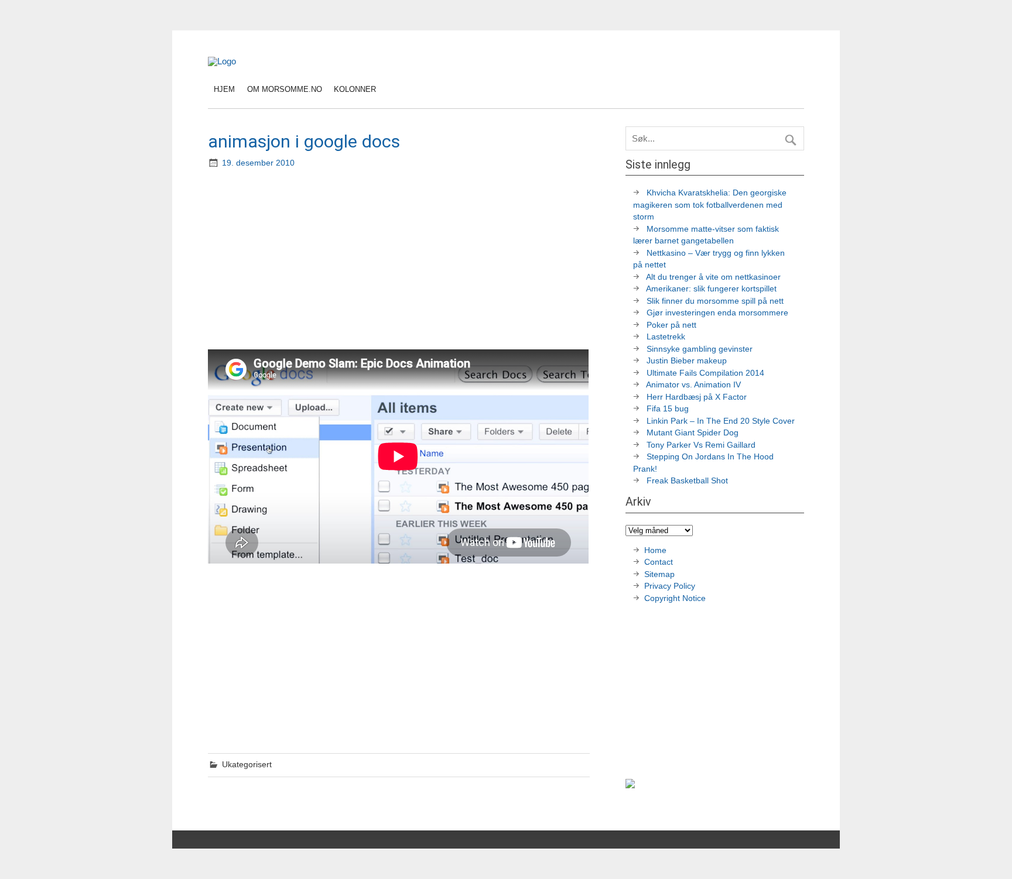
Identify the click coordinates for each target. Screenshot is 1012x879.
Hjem (224, 89)
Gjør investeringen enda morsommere (717, 312)
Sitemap (659, 574)
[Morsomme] (222, 61)
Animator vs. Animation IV (693, 384)
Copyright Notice (675, 598)
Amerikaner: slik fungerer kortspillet (711, 288)
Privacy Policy (671, 586)
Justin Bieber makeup (687, 360)
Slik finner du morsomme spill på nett (715, 301)
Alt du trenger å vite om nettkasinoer (713, 277)
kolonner (355, 89)
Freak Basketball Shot (687, 480)
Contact (658, 562)
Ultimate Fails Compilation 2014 (705, 373)
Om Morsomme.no (284, 89)
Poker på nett (671, 325)
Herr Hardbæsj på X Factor (697, 397)
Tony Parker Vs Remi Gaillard (701, 445)
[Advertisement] (400, 260)
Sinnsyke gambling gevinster (700, 349)
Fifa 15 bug (668, 408)
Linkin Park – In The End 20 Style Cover (721, 421)
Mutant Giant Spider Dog (693, 432)
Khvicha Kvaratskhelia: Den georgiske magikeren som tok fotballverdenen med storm (710, 204)
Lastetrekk (666, 336)
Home (655, 550)
